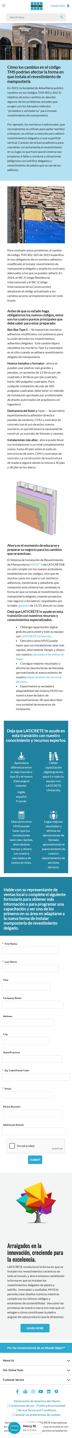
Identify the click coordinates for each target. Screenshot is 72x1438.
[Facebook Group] (25, 1392)
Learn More (35, 1328)
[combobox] (37, 17)
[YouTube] (41, 1392)
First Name (11, 943)
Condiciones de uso (22, 1405)
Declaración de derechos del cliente (37, 1401)
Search (61, 17)
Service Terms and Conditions (37, 1410)
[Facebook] (17, 1392)
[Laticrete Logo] (31, 6)
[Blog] (56, 1392)
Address (7, 1016)
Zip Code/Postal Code (17, 1070)
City (5, 1034)
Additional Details (13, 1124)
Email (8, 1088)
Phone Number (12, 1106)
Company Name (12, 998)
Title (5, 980)
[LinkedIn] (48, 1392)
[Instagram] (33, 1392)
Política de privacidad (51, 1405)
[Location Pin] (68, 6)
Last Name (11, 961)
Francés (21, 801)
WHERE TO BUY (58, 6)
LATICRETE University (36, 636)
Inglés (21, 792)
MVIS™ (36, 564)
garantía (23, 605)
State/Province (11, 1052)
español (21, 796)
